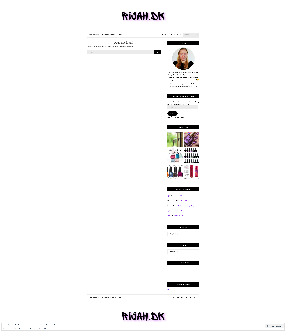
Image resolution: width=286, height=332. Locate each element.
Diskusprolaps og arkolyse (187, 206)
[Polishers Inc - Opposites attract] (191, 139)
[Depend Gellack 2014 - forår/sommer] (191, 156)
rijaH (168, 196)
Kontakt (122, 34)
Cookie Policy (43, 329)
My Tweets (171, 290)
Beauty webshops (109, 34)
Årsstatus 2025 (177, 196)
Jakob (169, 216)
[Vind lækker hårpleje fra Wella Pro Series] (191, 172)
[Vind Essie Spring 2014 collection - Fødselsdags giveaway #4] (175, 156)
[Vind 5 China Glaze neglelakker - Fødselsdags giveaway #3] (175, 172)
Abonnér (172, 113)
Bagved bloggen (93, 34)
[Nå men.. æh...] (175, 139)
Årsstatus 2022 (177, 211)
